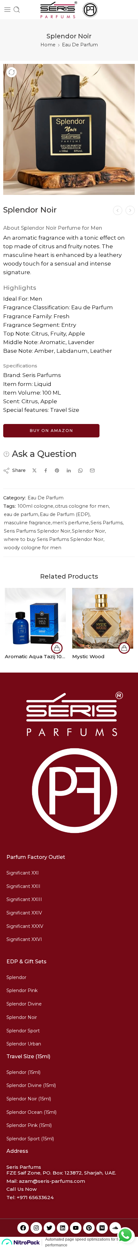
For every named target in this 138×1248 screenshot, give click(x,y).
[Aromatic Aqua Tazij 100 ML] (35, 618)
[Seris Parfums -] (69, 9)
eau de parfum (21, 514)
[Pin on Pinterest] (57, 470)
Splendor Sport (23, 1031)
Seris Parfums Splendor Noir (37, 531)
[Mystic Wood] (102, 618)
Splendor (16, 977)
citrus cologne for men (82, 506)
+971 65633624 (35, 1197)
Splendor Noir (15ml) (28, 1099)
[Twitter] (49, 1228)
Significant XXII (23, 886)
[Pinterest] (89, 1228)
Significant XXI (22, 873)
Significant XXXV (24, 926)
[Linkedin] (62, 1228)
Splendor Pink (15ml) (29, 1125)
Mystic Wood (88, 656)
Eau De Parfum (80, 45)
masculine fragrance (27, 523)
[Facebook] (23, 1228)
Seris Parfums (107, 523)
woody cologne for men (32, 548)
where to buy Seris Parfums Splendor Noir (53, 539)
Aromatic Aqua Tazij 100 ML (35, 656)
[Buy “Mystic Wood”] (124, 648)
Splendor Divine (24, 1004)
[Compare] (11, 72)
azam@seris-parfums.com (52, 1181)
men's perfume (70, 523)
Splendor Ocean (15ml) (31, 1112)
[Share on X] (34, 470)
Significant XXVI (24, 939)
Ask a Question (43, 454)
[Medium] (102, 1228)
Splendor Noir (88, 531)
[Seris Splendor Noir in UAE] (69, 129)
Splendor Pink (22, 990)
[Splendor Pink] (130, 210)
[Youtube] (76, 1228)
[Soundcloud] (115, 1228)
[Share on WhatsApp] (80, 470)
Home (48, 45)
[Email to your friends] (92, 470)
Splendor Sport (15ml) (30, 1139)
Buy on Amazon (51, 430)
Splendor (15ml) (23, 1072)
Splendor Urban (23, 1044)
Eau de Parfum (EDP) (65, 514)
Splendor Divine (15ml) (31, 1085)
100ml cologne (35, 506)
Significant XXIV (24, 913)
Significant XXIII (24, 899)
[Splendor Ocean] (117, 210)
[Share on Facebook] (45, 470)
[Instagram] (36, 1228)
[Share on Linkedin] (68, 470)
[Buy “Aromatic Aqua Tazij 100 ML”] (57, 648)
